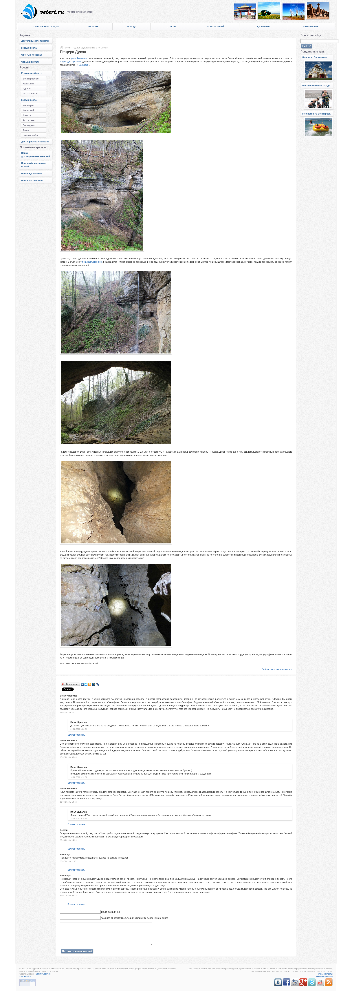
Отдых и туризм (30, 62)
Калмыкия (28, 83)
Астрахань (28, 120)
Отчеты (171, 26)
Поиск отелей (215, 26)
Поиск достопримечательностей (35, 155)
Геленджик (29, 125)
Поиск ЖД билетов (31, 173)
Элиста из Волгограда (314, 57)
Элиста (27, 115)
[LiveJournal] (98, 684)
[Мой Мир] (94, 684)
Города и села (29, 48)
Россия (67, 47)
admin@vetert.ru (43, 974)
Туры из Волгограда (46, 26)
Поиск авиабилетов (32, 180)
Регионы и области (31, 73)
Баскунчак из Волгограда (316, 85)
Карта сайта (25, 976)
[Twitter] (86, 684)
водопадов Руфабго (70, 61)
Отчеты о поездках (31, 55)
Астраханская (30, 93)
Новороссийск (30, 135)
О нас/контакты (325, 974)
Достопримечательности (35, 41)
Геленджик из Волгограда (316, 114)
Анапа (26, 130)
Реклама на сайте (324, 976)
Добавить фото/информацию (277, 669)
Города (131, 26)
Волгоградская (31, 78)
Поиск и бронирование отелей (33, 165)
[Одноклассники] (90, 684)
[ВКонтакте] (82, 684)
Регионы (93, 26)
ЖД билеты (263, 26)
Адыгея (27, 88)
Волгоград (28, 105)
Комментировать (76, 735)
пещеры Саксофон (92, 262)
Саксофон (84, 65)
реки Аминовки (79, 58)
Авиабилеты (311, 26)
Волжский (28, 110)
